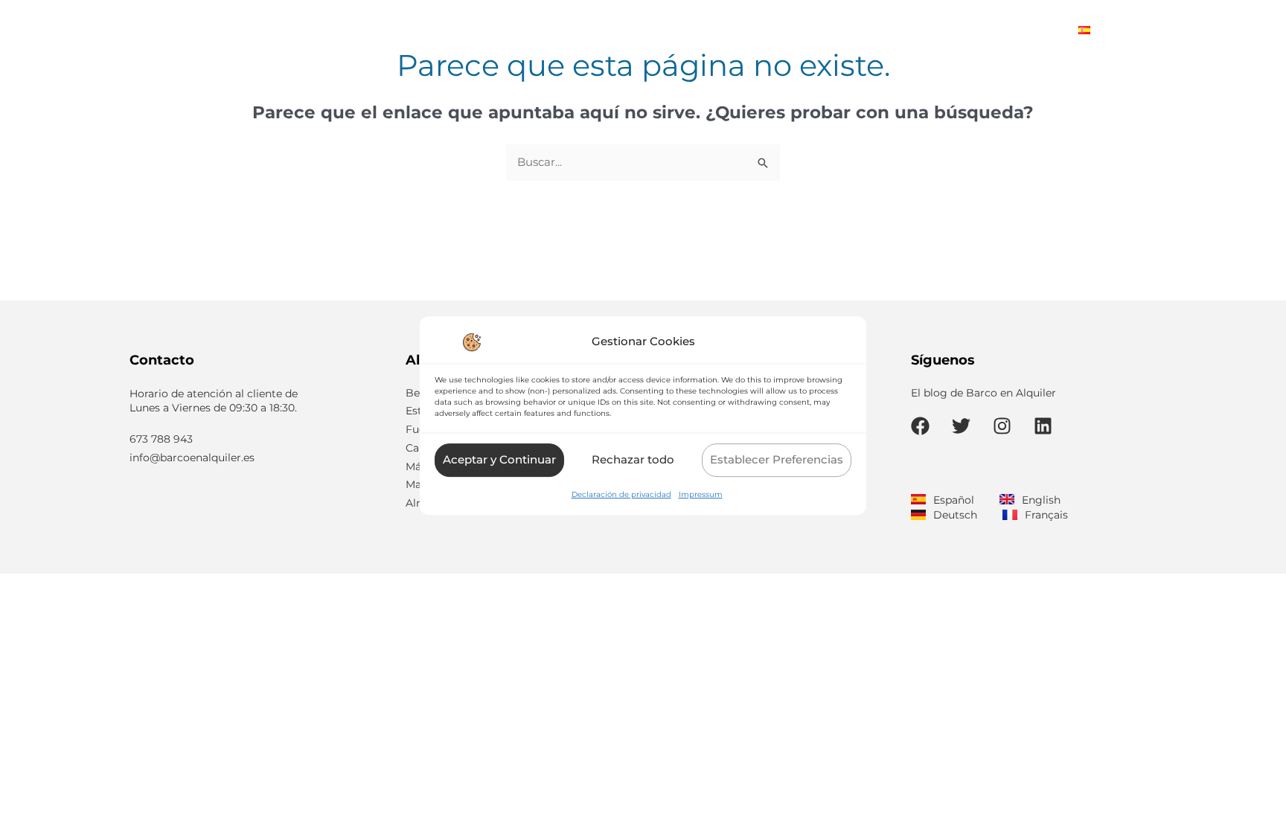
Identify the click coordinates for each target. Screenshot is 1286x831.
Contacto (981, 29)
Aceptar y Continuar (499, 459)
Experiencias (838, 29)
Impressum (701, 494)
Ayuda (914, 29)
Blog (1043, 29)
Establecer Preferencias (776, 459)
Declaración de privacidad (621, 494)
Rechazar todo (633, 459)
